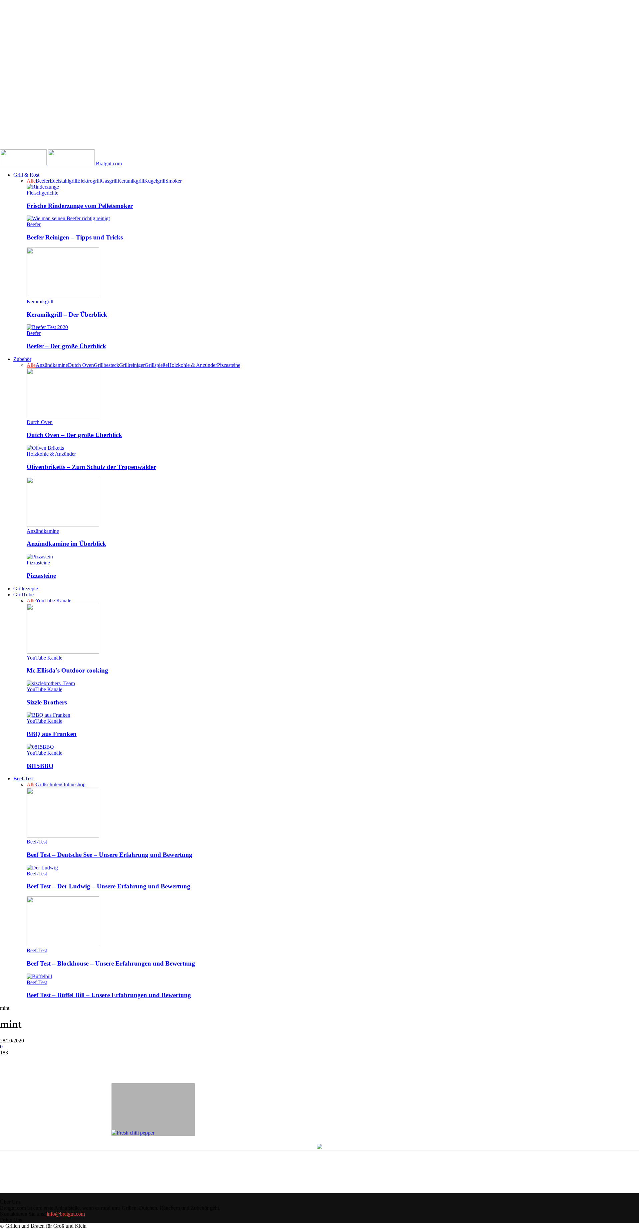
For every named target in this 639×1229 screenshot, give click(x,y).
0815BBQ (40, 765)
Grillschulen (48, 784)
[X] (86, 1062)
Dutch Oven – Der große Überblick (74, 434)
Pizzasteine (228, 365)
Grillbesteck (106, 365)
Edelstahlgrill (63, 181)
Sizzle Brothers (47, 702)
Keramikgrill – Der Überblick (67, 314)
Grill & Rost (26, 175)
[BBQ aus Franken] (48, 715)
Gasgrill (109, 181)
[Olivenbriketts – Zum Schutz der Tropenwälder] (45, 448)
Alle (31, 181)
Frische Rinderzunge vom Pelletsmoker (80, 205)
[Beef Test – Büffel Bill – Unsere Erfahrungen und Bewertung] (39, 976)
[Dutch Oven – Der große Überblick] (63, 416)
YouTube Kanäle (53, 600)
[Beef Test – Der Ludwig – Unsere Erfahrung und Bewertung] (42, 867)
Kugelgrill (154, 181)
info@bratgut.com (66, 1214)
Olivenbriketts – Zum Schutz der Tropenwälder (91, 466)
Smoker (173, 181)
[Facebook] (62, 1062)
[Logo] (24, 163)
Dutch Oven (81, 365)
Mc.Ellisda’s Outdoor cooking (67, 670)
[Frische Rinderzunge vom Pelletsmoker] (43, 187)
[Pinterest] (110, 1062)
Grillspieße (156, 365)
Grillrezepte (25, 588)
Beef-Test (23, 778)
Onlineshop (73, 784)
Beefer (43, 181)
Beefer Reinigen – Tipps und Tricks (75, 237)
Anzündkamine (52, 365)
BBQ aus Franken (52, 733)
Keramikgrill (130, 181)
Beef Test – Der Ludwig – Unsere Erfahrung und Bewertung (108, 886)
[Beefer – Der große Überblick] (47, 327)
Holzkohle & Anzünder (192, 365)
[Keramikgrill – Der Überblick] (63, 295)
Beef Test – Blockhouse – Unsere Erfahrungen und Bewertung (111, 963)
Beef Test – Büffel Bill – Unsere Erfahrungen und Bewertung (109, 995)
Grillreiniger (132, 365)
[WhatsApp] (134, 1062)
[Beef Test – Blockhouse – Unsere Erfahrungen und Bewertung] (63, 944)
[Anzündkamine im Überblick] (63, 525)
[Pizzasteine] (40, 556)
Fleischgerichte (42, 193)
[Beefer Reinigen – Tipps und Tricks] (68, 218)
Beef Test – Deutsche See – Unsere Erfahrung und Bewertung (109, 854)
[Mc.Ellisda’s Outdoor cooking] (63, 652)
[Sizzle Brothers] (51, 683)
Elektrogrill (89, 181)
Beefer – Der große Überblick (66, 346)
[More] (158, 1063)
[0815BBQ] (40, 747)
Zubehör (22, 359)
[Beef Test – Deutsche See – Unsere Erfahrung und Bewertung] (63, 836)
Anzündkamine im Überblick (66, 543)
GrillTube (23, 594)
